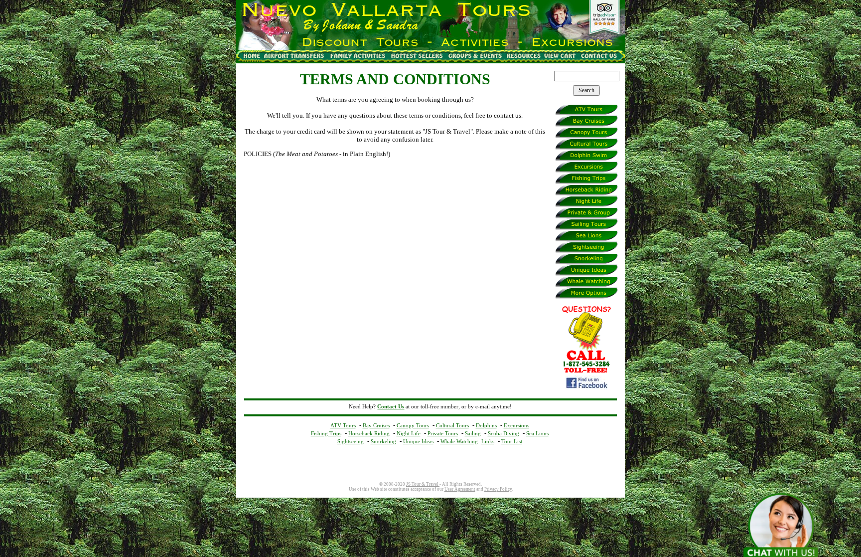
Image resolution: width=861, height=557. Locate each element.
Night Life (409, 433)
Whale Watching (459, 441)
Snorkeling (383, 441)
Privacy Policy (498, 489)
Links (487, 441)
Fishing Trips (326, 433)
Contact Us (390, 406)
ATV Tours (343, 425)
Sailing (473, 433)
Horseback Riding (369, 433)
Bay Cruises (376, 425)
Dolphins (486, 425)
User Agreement (459, 489)
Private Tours (443, 433)
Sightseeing (350, 441)
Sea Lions (537, 433)
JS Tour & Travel (422, 484)
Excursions (516, 425)
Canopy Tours (413, 425)
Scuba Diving (503, 433)
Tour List (511, 441)
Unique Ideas (418, 441)
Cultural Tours (452, 425)
